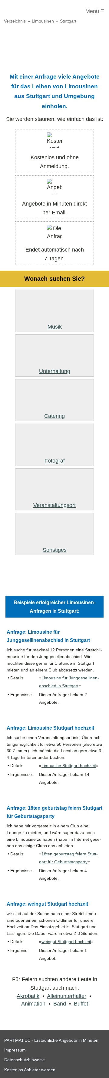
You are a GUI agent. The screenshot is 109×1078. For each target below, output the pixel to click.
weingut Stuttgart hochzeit (66, 941)
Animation (33, 1004)
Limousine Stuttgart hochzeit (68, 765)
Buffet (81, 1004)
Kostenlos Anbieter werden (29, 1069)
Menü (94, 11)
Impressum (15, 1050)
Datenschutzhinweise (24, 1059)
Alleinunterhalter (66, 996)
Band (59, 1004)
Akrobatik (28, 996)
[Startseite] (29, 11)
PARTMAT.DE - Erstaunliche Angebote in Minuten (51, 1040)
